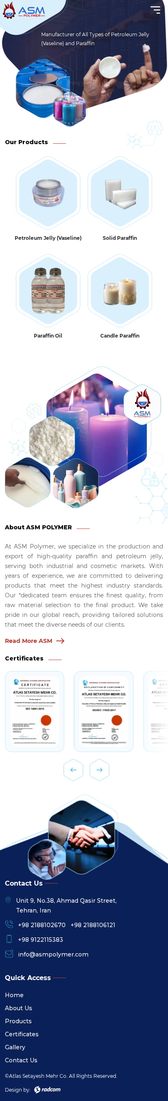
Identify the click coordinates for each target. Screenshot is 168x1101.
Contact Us (21, 1060)
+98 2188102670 (42, 925)
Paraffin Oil (48, 336)
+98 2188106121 (93, 925)
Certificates (22, 1034)
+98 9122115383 (40, 939)
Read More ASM (28, 641)
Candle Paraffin (119, 336)
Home (14, 995)
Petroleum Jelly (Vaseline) (48, 238)
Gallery (15, 1047)
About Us (18, 1008)
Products (18, 1021)
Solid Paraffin (120, 238)
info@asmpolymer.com (53, 954)
